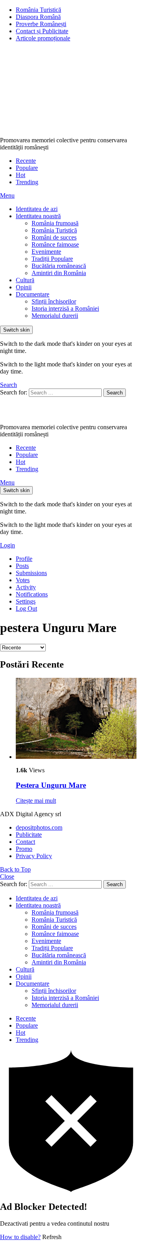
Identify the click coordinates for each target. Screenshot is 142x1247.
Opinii (24, 287)
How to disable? (20, 1237)
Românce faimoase (55, 244)
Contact (25, 841)
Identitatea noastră (38, 216)
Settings (26, 601)
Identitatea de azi (37, 209)
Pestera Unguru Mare (51, 785)
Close (7, 876)
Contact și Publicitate (42, 31)
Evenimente (46, 251)
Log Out (26, 608)
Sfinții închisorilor (54, 301)
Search (114, 393)
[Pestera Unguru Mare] (79, 719)
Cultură (25, 280)
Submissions (31, 573)
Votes (23, 580)
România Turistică (38, 9)
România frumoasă (55, 223)
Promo (24, 848)
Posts (22, 565)
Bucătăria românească (59, 265)
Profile (24, 558)
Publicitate (29, 834)
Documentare (32, 294)
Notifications (32, 594)
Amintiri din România (59, 273)
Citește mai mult (36, 800)
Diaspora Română (38, 16)
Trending (27, 182)
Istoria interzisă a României (65, 308)
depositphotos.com (39, 827)
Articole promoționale (43, 38)
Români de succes (54, 237)
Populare (27, 167)
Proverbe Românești (41, 24)
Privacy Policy (34, 856)
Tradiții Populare (52, 258)
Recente (26, 160)
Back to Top (15, 869)
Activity (26, 587)
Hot (20, 175)
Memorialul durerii (55, 315)
